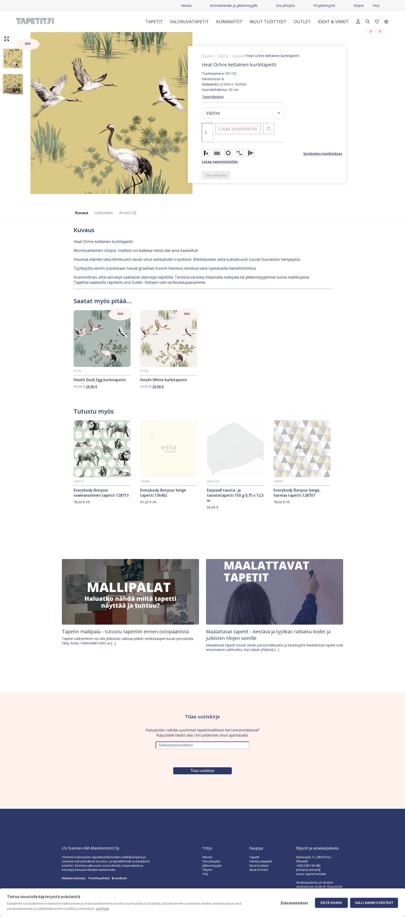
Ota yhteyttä (285, 5)
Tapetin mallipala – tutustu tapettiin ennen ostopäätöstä (125, 631)
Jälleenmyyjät (211, 865)
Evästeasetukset (294, 903)
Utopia (237, 55)
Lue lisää (102, 908)
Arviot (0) (127, 212)
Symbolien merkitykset (322, 153)
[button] (268, 128)
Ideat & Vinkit (333, 21)
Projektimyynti (324, 5)
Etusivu (208, 55)
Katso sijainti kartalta (311, 874)
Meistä (186, 5)
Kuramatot (229, 21)
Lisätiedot (103, 212)
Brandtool (119, 878)
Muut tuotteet (268, 21)
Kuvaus (81, 212)
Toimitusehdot (99, 878)
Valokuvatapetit (189, 21)
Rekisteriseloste (74, 878)
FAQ (376, 5)
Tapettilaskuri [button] (213, 96)
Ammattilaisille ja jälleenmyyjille (234, 5)
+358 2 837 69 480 (308, 865)
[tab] (83, 212)
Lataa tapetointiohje (220, 161)
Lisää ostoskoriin (238, 128)
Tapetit (154, 21)
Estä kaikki (331, 903)
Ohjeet (358, 5)
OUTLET (302, 21)
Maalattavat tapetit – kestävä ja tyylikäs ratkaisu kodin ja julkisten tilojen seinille (268, 634)
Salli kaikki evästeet (374, 903)
